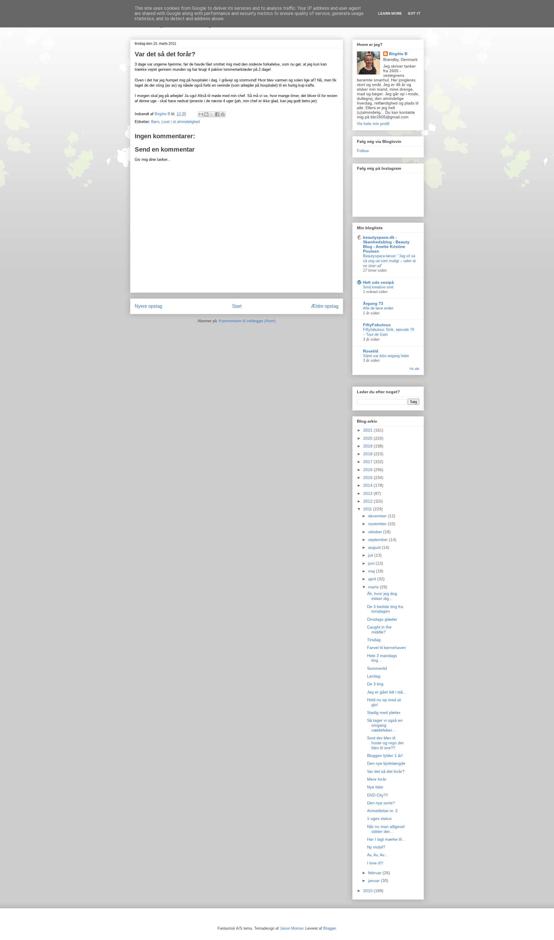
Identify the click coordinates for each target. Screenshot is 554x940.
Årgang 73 (373, 303)
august (375, 547)
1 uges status (379, 818)
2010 (368, 890)
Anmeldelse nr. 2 (382, 810)
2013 (368, 493)
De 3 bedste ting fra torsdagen (385, 609)
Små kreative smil (378, 287)
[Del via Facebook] (217, 114)
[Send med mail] (201, 114)
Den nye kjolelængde (386, 763)
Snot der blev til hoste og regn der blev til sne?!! (385, 743)
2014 (368, 485)
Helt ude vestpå (378, 282)
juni (372, 563)
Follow (363, 150)
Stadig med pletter (383, 712)
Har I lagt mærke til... (386, 839)
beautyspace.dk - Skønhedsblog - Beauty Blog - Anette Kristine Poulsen (386, 244)
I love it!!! (375, 863)
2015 (368, 477)
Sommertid (377, 668)
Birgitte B (398, 53)
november (378, 523)
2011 (368, 509)
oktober (375, 531)
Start (237, 306)
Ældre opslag (324, 306)
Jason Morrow (291, 928)
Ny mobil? (376, 847)
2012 (368, 501)
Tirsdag (374, 639)
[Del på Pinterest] (223, 114)
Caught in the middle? (379, 629)
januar (374, 880)
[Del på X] (212, 114)
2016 (368, 469)
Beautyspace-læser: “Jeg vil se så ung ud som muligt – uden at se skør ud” (389, 261)
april (372, 579)
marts (374, 587)
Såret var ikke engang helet (386, 356)
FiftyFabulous (377, 324)
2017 (368, 461)
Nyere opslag (148, 306)
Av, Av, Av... (377, 855)
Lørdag (373, 676)
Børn (155, 122)
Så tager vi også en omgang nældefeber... (385, 725)
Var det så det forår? (386, 771)
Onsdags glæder (382, 619)
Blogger (329, 928)
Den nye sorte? (381, 803)
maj (372, 571)
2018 (368, 454)
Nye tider (375, 787)
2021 (368, 430)
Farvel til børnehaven (386, 647)
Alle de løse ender (378, 308)
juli (371, 555)
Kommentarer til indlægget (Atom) (247, 321)
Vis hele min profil (373, 123)
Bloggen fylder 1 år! (385, 755)
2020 (368, 438)
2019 (368, 446)
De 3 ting (375, 684)
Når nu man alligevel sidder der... (386, 829)
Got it (414, 13)
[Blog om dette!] (206, 114)
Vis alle (414, 368)
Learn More (390, 13)
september (378, 539)
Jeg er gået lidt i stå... (386, 692)
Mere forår (376, 779)
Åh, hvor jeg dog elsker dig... (382, 596)
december (378, 516)
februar (375, 872)
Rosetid (370, 351)
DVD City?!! (377, 795)
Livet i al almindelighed (181, 122)
